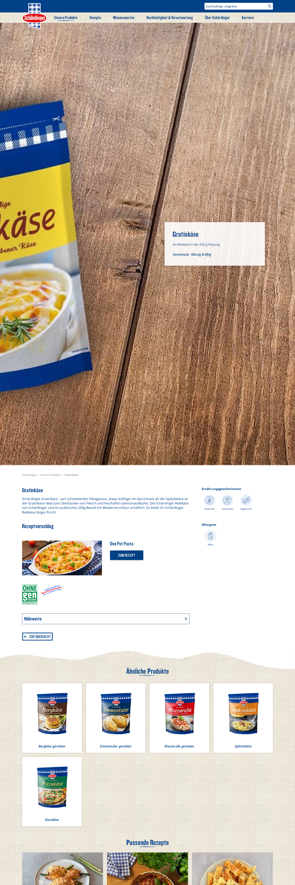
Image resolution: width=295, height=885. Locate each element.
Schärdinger (29, 475)
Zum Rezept (126, 555)
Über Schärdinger (217, 17)
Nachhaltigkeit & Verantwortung (169, 17)
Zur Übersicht (40, 636)
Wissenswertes (123, 17)
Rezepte (95, 17)
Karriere (248, 17)
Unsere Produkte (65, 17)
